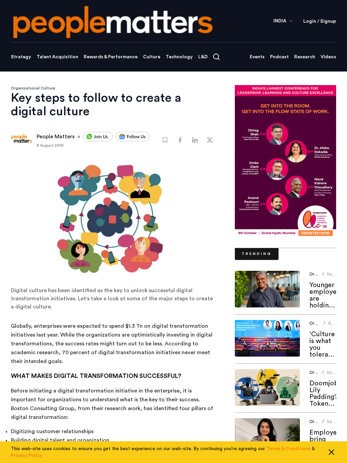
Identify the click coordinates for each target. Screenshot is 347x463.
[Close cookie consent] (331, 452)
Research (304, 57)
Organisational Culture (33, 88)
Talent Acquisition (57, 57)
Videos (328, 57)
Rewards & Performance (111, 57)
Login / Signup (319, 21)
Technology (179, 57)
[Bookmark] (165, 140)
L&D (203, 57)
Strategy (21, 57)
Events (257, 57)
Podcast (279, 57)
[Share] (180, 140)
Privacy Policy (26, 455)
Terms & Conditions (288, 448)
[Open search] (216, 57)
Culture (151, 57)
